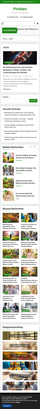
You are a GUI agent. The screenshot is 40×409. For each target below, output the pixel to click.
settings (17, 402)
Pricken (20, 9)
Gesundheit (8, 62)
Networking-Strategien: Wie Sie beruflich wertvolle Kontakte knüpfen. (26, 170)
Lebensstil (19, 160)
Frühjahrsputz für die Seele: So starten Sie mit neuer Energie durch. (28, 298)
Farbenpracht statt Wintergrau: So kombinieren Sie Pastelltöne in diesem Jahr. (9, 300)
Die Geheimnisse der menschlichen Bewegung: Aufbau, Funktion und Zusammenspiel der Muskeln (18, 70)
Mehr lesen (6, 89)
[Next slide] (37, 2)
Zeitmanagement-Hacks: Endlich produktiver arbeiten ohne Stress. (28, 316)
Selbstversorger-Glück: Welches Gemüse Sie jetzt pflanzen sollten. (25, 183)
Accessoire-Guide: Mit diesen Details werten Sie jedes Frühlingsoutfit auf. (25, 196)
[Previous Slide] (34, 2)
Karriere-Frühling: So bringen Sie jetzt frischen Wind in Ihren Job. (18, 2)
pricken (7, 76)
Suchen (5, 97)
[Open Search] (34, 23)
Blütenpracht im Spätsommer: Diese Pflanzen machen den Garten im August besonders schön (9, 228)
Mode (17, 199)
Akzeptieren (7, 406)
